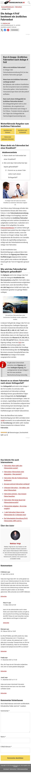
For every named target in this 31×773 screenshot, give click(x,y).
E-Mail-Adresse (6, 746)
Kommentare (14, 30)
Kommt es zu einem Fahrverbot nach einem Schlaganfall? (17, 173)
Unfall (2, 420)
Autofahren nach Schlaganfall (22, 131)
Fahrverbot (18, 7)
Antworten (4, 596)
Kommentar (5, 711)
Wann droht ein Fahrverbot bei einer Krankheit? (15, 157)
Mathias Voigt (6, 23)
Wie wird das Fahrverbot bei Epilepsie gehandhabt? (15, 165)
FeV (20, 342)
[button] (2, 30)
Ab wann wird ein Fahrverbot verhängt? (17, 484)
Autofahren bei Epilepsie (8, 131)
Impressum (6, 769)
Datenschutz (13, 769)
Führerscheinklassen (7, 228)
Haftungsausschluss (22, 769)
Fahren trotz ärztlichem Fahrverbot (8, 138)
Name (3, 737)
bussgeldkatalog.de (7, 7)
